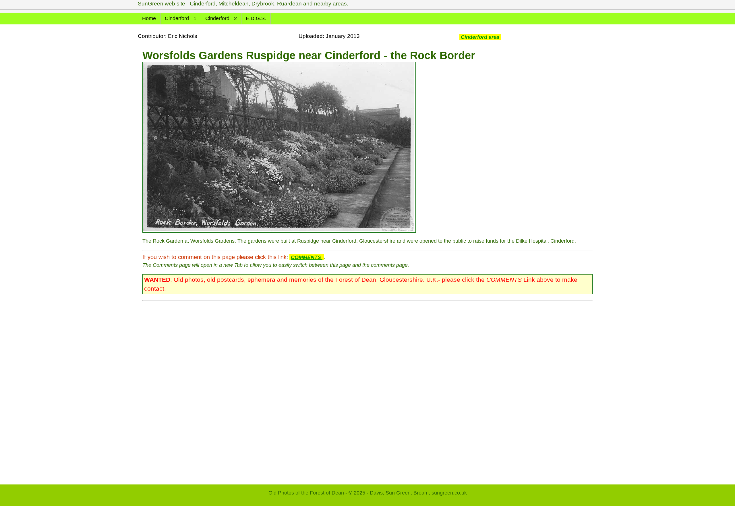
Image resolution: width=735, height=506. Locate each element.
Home (149, 18)
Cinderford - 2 (221, 18)
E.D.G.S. (256, 18)
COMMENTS (306, 257)
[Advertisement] (314, 390)
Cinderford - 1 (180, 18)
